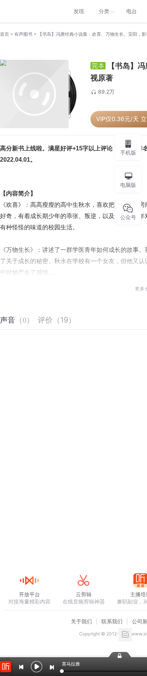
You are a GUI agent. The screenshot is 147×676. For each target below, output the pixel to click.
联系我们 (111, 621)
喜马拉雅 (29, 11)
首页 (4, 34)
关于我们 (81, 621)
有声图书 (23, 34)
